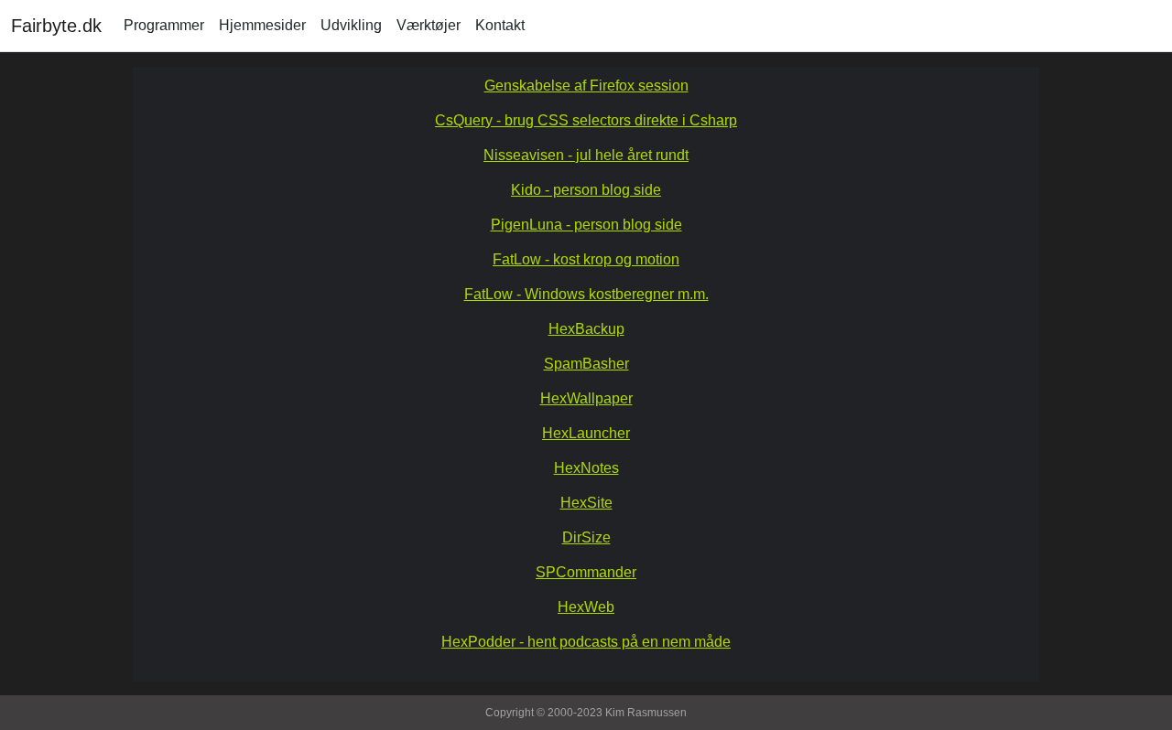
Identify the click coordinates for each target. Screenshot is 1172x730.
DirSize (586, 537)
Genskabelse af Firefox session (586, 85)
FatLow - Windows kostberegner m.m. (586, 294)
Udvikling (351, 25)
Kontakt (500, 25)
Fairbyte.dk (56, 26)
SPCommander (586, 572)
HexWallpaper (586, 398)
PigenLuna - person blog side (586, 224)
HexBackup (586, 329)
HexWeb (586, 607)
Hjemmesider (262, 25)
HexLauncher (586, 433)
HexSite (586, 502)
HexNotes (586, 468)
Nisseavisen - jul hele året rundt (586, 155)
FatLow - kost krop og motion (586, 259)
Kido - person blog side (586, 190)
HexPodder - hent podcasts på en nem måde (586, 641)
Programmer (164, 25)
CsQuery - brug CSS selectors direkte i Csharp (586, 120)
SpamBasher (586, 363)
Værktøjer (428, 25)
